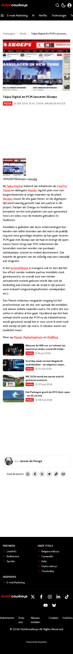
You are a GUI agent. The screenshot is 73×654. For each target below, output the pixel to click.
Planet (18, 337)
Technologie (58, 15)
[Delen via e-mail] (63, 474)
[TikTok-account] (67, 597)
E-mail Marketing (17, 15)
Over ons (21, 620)
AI (33, 15)
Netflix (43, 15)
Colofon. (68, 618)
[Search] (57, 5)
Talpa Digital (14, 186)
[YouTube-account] (45, 605)
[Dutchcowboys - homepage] (14, 5)
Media (7, 103)
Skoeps (8, 198)
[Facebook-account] (41, 597)
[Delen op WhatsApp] (28, 474)
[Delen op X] (42, 474)
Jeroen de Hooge (55, 103)
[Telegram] (49, 474)
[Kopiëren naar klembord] (56, 474)
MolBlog (52, 337)
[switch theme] (63, 5)
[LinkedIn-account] (58, 597)
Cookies (53, 618)
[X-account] (33, 597)
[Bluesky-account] (54, 605)
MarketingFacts (33, 337)
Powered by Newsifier (36, 642)
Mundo (32, 190)
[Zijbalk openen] (2, 15)
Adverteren (7, 618)
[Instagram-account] (50, 597)
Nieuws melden (35, 620)
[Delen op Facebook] (35, 474)
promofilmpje (19, 268)
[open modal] (69, 5)
